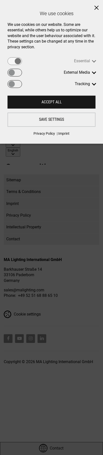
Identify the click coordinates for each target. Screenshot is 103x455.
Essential (82, 61)
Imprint (64, 133)
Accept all (52, 102)
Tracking (82, 83)
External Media (77, 72)
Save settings (51, 119)
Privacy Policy (44, 133)
